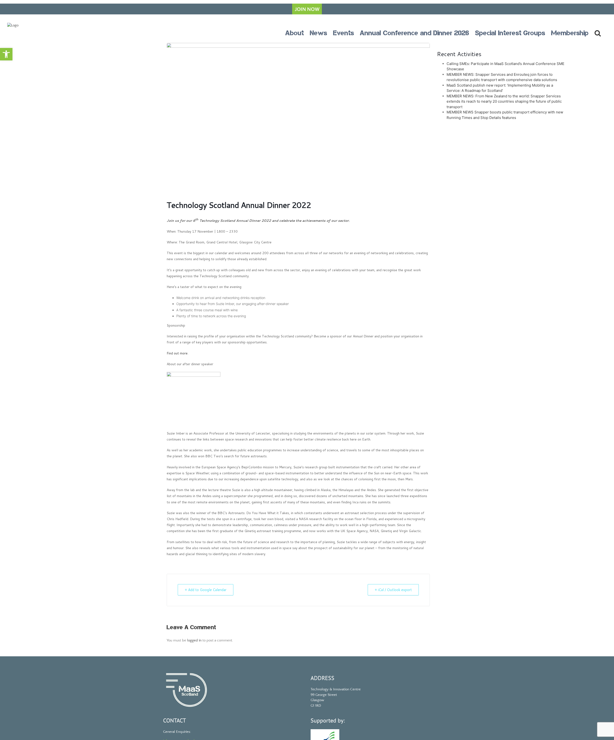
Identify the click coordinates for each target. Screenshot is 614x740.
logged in (194, 640)
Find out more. (177, 353)
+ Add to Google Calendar (205, 589)
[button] (6, 54)
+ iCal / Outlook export (393, 589)
